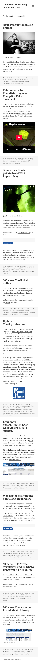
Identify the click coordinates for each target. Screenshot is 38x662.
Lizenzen (5, 553)
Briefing (31, 406)
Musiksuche (6, 485)
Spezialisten (19, 413)
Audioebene (25, 406)
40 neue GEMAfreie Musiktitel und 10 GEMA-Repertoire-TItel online (19, 567)
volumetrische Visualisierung (13, 163)
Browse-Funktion (24, 232)
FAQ (32, 483)
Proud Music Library (13, 62)
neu (30, 598)
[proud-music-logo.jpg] (19, 393)
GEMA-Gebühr (25, 553)
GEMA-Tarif (12, 555)
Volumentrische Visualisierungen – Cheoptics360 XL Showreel (15, 94)
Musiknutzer (7, 518)
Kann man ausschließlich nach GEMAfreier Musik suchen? (15, 426)
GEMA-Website (8, 516)
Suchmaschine (20, 83)
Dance (4, 80)
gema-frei (15, 160)
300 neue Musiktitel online (15, 281)
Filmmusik (9, 80)
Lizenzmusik (6, 83)
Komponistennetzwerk (14, 411)
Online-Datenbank (21, 436)
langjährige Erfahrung (26, 411)
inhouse (5, 411)
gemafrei (31, 160)
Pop (11, 83)
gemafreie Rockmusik (16, 81)
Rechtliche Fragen (13, 553)
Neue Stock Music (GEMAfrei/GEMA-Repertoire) (14, 173)
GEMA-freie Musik (18, 80)
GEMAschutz (25, 81)
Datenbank (6, 408)
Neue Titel (11, 69)
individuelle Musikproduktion (24, 409)
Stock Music (22, 271)
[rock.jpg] (19, 198)
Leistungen (6, 406)
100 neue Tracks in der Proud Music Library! (17, 608)
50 (5, 595)
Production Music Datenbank (22, 331)
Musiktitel (26, 598)
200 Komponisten (16, 406)
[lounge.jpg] (19, 43)
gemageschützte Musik (22, 555)
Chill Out (5, 268)
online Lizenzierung (22, 653)
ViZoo (15, 104)
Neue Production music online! (18, 26)
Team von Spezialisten (13, 339)
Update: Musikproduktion (14, 322)
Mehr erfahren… (15, 459)
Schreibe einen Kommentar (21, 314)
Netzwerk (12, 413)
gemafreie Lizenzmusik (9, 162)
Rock (14, 83)
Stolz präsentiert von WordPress (12, 659)
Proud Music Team (20, 78)
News (29, 78)
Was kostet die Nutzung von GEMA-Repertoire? (18, 497)
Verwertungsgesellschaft (9, 415)
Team (32, 413)
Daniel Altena (27, 116)
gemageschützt (7, 271)
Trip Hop (5, 273)
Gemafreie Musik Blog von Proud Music (15, 6)
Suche (7, 235)
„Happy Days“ (14, 116)
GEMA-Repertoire (7, 597)
